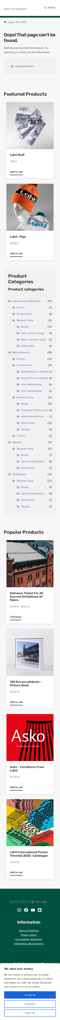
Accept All (30, 995)
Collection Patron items (34, 410)
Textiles (25, 429)
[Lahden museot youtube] (33, 910)
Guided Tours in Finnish (34, 378)
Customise (30, 1004)
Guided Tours (24, 314)
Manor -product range (33, 339)
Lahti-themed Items (32, 416)
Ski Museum (19, 474)
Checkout (15, 617)
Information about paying (28, 943)
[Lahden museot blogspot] (40, 910)
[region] (30, 991)
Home (11, 22)
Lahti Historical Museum (26, 301)
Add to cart (16, 172)
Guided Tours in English (34, 372)
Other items (28, 346)
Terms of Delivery (29, 931)
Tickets (21, 436)
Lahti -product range (32, 333)
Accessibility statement (28, 939)
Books (24, 327)
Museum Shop (25, 320)
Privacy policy (29, 935)
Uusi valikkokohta (31, 384)
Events (20, 307)
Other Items (28, 468)
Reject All (30, 1013)
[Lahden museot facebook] (26, 910)
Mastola (16, 442)
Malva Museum (21, 352)
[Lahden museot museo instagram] (19, 910)
